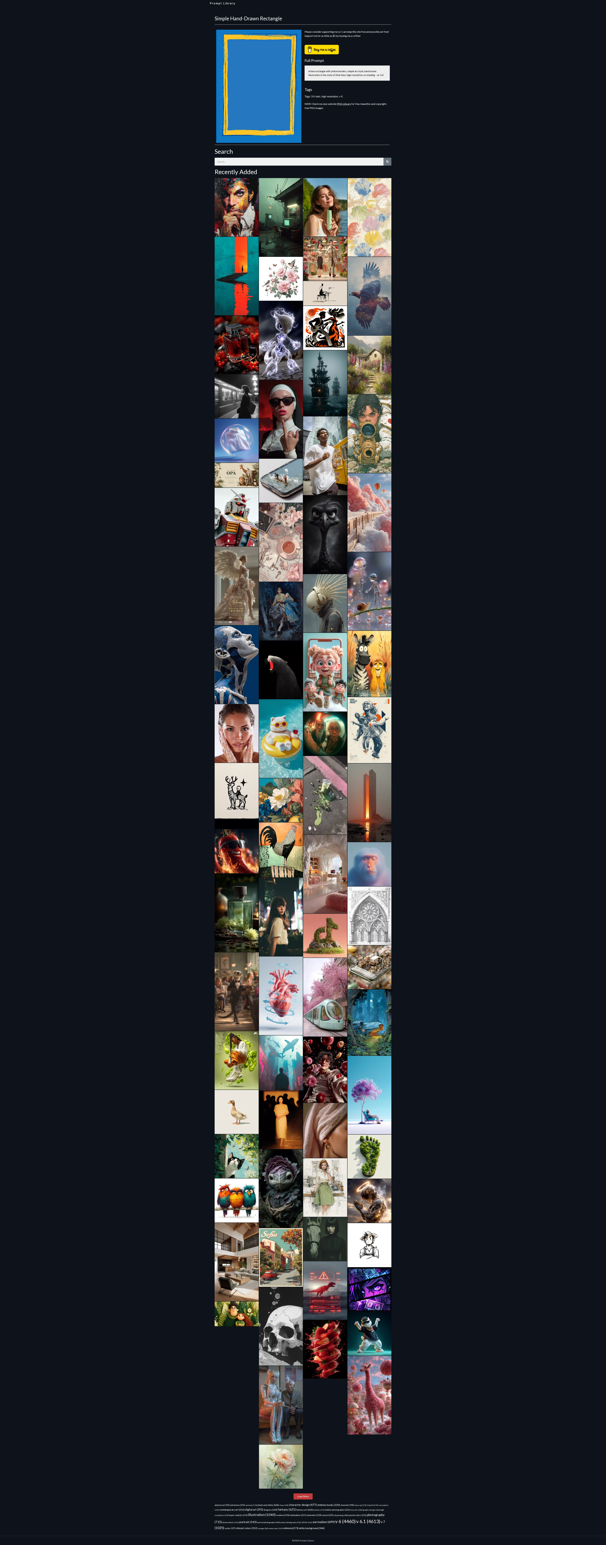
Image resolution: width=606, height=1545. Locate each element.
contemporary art (232, 1509)
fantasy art (304, 1509)
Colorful (372, 1505)
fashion (318, 1510)
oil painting (341, 1515)
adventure (237, 1505)
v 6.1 (368, 1521)
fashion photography (337, 1510)
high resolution (329, 96)
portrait (248, 1522)
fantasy (287, 1509)
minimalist (313, 1515)
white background (312, 1528)
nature (327, 1515)
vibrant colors (246, 1528)
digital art (254, 1509)
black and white (268, 1505)
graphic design (371, 1510)
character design (303, 1504)
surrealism (324, 1522)
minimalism (298, 1515)
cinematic (347, 1505)
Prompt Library (222, 3)
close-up (360, 1505)
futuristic (356, 1510)
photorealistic (230, 1522)
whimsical (290, 1528)
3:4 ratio (315, 96)
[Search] (387, 162)
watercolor (276, 1528)
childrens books (328, 1504)
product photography (290, 1522)
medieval (282, 1515)
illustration (262, 1515)
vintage (263, 1528)
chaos (283, 1505)
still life (306, 1522)
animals (251, 1505)
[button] (303, 1496)
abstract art (222, 1505)
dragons (270, 1509)
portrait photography (268, 1522)
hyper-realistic (238, 1515)
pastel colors (358, 1515)
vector (230, 1528)
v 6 (341, 96)
